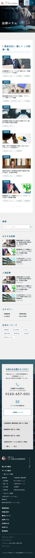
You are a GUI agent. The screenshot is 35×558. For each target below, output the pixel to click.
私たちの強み (6, 466)
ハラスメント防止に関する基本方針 (12, 543)
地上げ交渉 (23, 316)
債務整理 (7, 314)
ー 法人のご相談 (7, 493)
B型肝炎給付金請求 (19, 490)
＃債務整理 (27, 76)
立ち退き (7, 316)
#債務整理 (6, 329)
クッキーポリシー (7, 540)
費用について (6, 516)
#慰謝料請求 (17, 333)
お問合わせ (5, 523)
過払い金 (5, 484)
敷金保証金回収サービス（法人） (11, 502)
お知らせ (5, 527)
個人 (8, 446)
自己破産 (5, 487)
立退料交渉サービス (19, 484)
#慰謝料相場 (7, 333)
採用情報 (5, 531)
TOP (3, 8)
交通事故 (16, 487)
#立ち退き (25, 329)
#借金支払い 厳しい (9, 337)
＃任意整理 (19, 76)
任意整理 (5, 481)
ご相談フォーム (17, 412)
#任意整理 (26, 333)
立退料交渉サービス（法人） (10, 496)
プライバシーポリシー (8, 537)
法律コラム (7, 8)
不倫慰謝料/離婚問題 (20, 478)
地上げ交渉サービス (19, 481)
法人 (15, 446)
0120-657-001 (17, 394)
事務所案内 (5, 508)
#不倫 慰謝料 (15, 329)
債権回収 (4, 499)
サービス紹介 (6, 470)
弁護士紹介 (5, 512)
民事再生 (5, 490)
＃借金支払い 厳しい (8, 76)
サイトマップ (6, 546)
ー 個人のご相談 (7, 474)
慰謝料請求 (23, 314)
